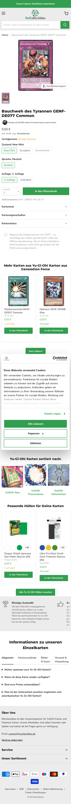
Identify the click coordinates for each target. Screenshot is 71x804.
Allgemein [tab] (8, 657)
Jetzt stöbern (35, 351)
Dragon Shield (10, 559)
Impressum (10, 789)
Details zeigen (52, 413)
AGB (21, 789)
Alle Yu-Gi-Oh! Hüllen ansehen (35, 592)
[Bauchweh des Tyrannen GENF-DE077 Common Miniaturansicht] (5, 98)
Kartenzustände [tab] (27, 657)
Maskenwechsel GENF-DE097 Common (17, 311)
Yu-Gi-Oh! (8, 315)
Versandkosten (23, 133)
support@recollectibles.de (21, 733)
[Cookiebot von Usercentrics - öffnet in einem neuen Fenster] (52, 358)
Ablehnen (35, 443)
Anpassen (33, 433)
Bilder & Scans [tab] (45, 659)
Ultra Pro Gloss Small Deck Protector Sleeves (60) (52, 557)
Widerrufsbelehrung (53, 789)
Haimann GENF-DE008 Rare (53, 311)
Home (5, 35)
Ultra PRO (44, 563)
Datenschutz (33, 789)
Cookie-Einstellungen (35, 792)
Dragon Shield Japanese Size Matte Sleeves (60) (17, 555)
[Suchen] (64, 25)
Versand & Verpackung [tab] (62, 659)
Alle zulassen (35, 423)
